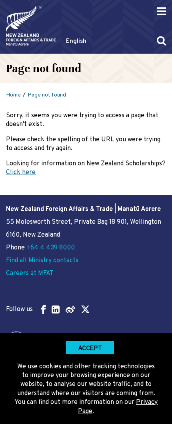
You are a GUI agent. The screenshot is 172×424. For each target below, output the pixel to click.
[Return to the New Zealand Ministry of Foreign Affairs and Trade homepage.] (31, 26)
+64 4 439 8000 (50, 248)
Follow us (19, 309)
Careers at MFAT (30, 273)
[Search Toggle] (161, 41)
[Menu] (161, 11)
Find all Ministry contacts (42, 261)
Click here (21, 173)
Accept (90, 349)
